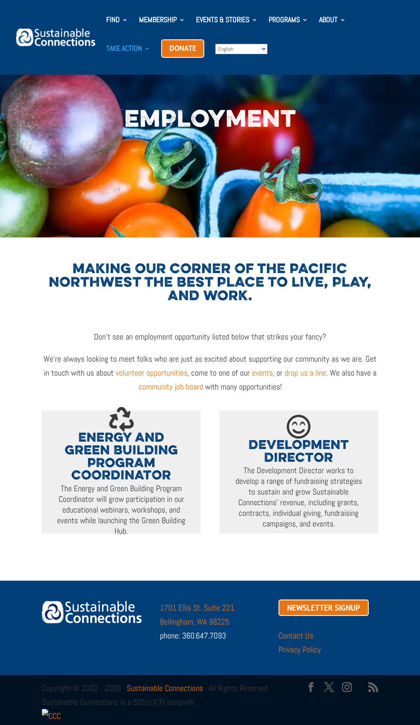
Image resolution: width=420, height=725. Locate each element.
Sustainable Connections (165, 688)
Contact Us (295, 635)
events (262, 372)
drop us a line (305, 372)
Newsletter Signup (323, 608)
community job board (171, 386)
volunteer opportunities (151, 372)
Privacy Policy (299, 649)
